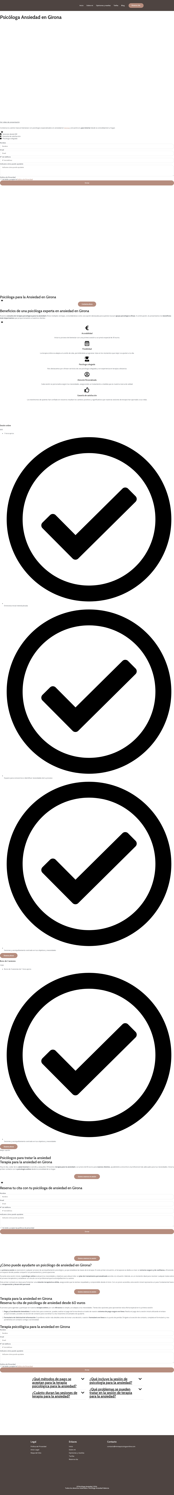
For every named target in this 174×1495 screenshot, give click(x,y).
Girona (66, 128)
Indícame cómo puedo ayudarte (11, 164)
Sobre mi (89, 5)
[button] (58, 1382)
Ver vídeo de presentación (10, 122)
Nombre (3, 143)
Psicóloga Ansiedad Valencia (98, 1488)
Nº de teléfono (5, 157)
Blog (123, 5)
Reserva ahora (9, 955)
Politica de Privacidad (8, 177)
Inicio (81, 5)
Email (2, 150)
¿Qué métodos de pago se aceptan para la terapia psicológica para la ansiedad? (54, 1382)
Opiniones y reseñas (103, 5)
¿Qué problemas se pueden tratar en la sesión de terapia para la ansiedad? (111, 1392)
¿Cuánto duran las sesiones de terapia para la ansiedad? (54, 1394)
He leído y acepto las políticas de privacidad (18, 1228)
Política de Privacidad (25, 179)
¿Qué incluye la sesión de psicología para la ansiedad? (111, 1381)
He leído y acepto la (17, 179)
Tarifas (116, 5)
